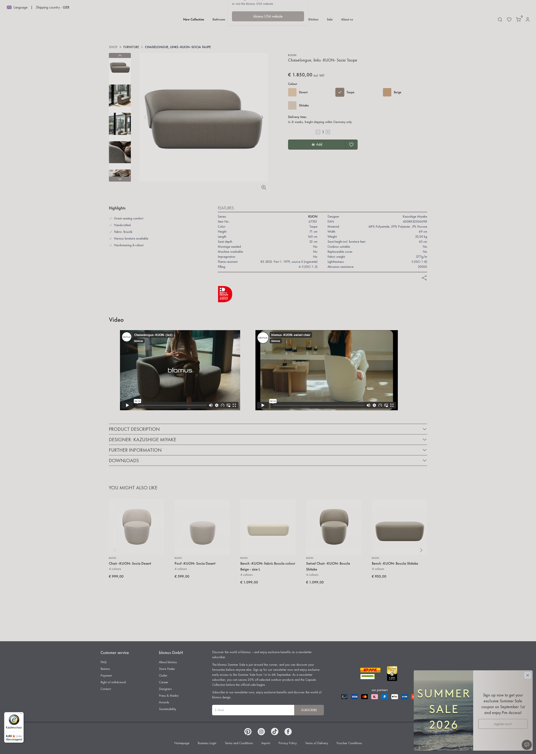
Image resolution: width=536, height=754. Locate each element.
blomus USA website (268, 16)
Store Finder (167, 669)
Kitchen (313, 19)
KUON (292, 55)
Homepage (181, 743)
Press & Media (168, 695)
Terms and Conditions (239, 743)
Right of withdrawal (113, 682)
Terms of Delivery (316, 743)
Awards (164, 702)
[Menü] (21, 714)
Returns (105, 669)
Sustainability (167, 709)
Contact (105, 689)
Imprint (265, 743)
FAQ (103, 662)
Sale (330, 19)
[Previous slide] (120, 55)
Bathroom (219, 19)
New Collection (193, 19)
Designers (165, 689)
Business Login (207, 743)
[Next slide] (120, 179)
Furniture (131, 47)
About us (347, 19)
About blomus (168, 662)
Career (163, 682)
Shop (113, 47)
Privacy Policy (287, 743)
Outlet (163, 675)
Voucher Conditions (349, 743)
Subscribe (309, 710)
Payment (106, 675)
